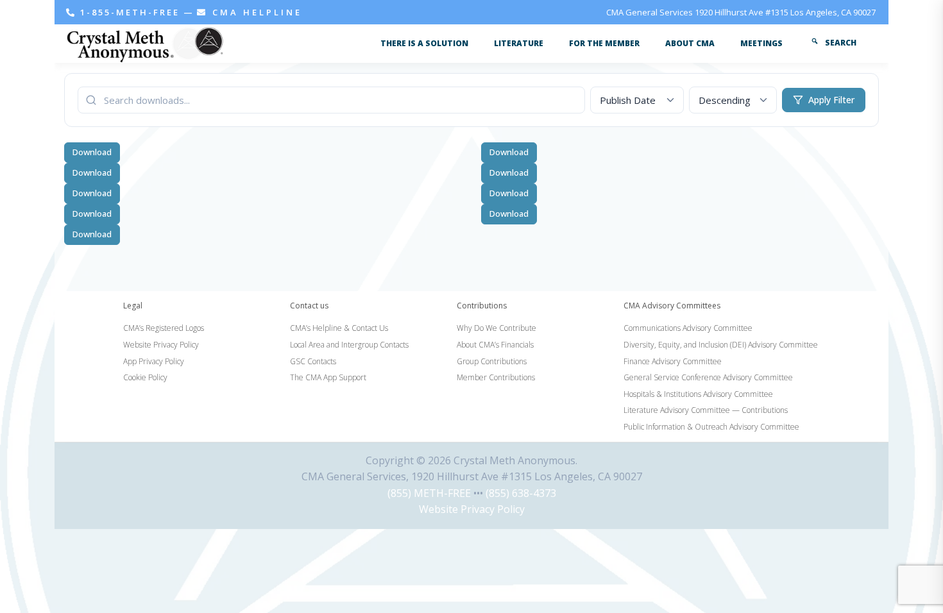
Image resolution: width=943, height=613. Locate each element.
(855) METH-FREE (429, 493)
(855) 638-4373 (521, 493)
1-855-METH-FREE (129, 12)
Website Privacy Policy (472, 509)
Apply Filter (831, 100)
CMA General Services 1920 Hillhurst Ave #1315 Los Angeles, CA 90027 (741, 12)
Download (92, 152)
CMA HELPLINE (255, 12)
